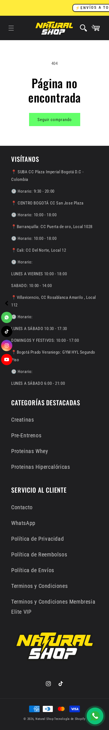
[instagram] (6, 345)
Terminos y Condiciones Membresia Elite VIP (53, 606)
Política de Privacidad (37, 538)
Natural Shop (44, 719)
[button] (11, 28)
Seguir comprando (54, 119)
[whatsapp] (6, 317)
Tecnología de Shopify (70, 719)
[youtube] (6, 359)
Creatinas (22, 419)
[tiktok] (6, 331)
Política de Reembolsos (39, 554)
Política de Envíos (32, 570)
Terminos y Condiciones (39, 586)
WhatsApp (23, 523)
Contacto (22, 507)
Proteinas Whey (29, 451)
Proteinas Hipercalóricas (40, 466)
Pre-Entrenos (26, 435)
